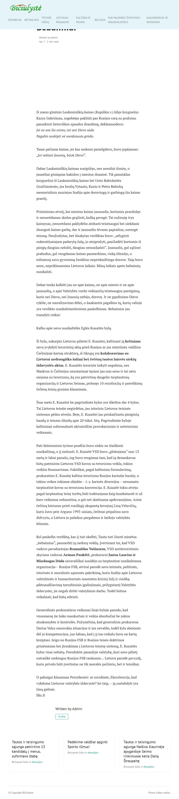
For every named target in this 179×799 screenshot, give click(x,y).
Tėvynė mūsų (47, 20)
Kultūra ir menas (83, 20)
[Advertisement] (89, 76)
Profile (61, 716)
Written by (48, 37)
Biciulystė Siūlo (20, 762)
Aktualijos (31, 19)
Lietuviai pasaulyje (62, 20)
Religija (100, 19)
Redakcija (15, 19)
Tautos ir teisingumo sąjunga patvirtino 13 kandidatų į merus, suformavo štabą (28, 749)
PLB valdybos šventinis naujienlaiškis (124, 20)
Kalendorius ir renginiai (157, 20)
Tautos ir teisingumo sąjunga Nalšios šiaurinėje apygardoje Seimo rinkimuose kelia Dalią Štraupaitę (144, 751)
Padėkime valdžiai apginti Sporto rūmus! (88, 744)
